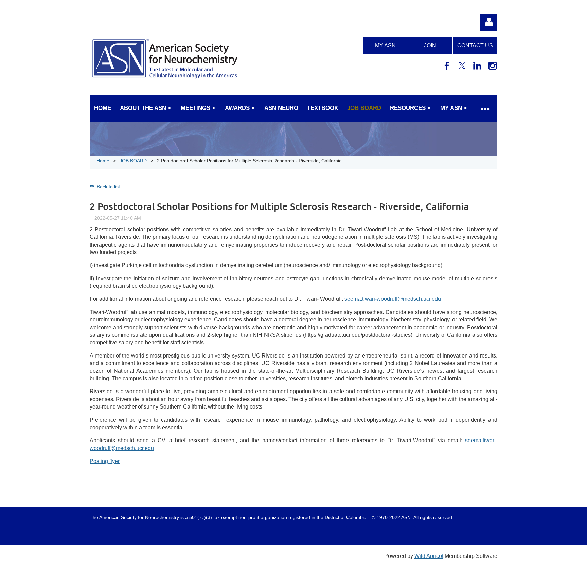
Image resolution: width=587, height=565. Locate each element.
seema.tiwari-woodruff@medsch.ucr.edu (392, 299)
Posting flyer (105, 461)
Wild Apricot (428, 556)
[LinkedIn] (477, 65)
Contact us (475, 45)
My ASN (385, 45)
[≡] (484, 108)
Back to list (108, 186)
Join (430, 45)
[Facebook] (446, 65)
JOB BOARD (133, 160)
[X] (462, 65)
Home (102, 160)
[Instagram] (492, 65)
